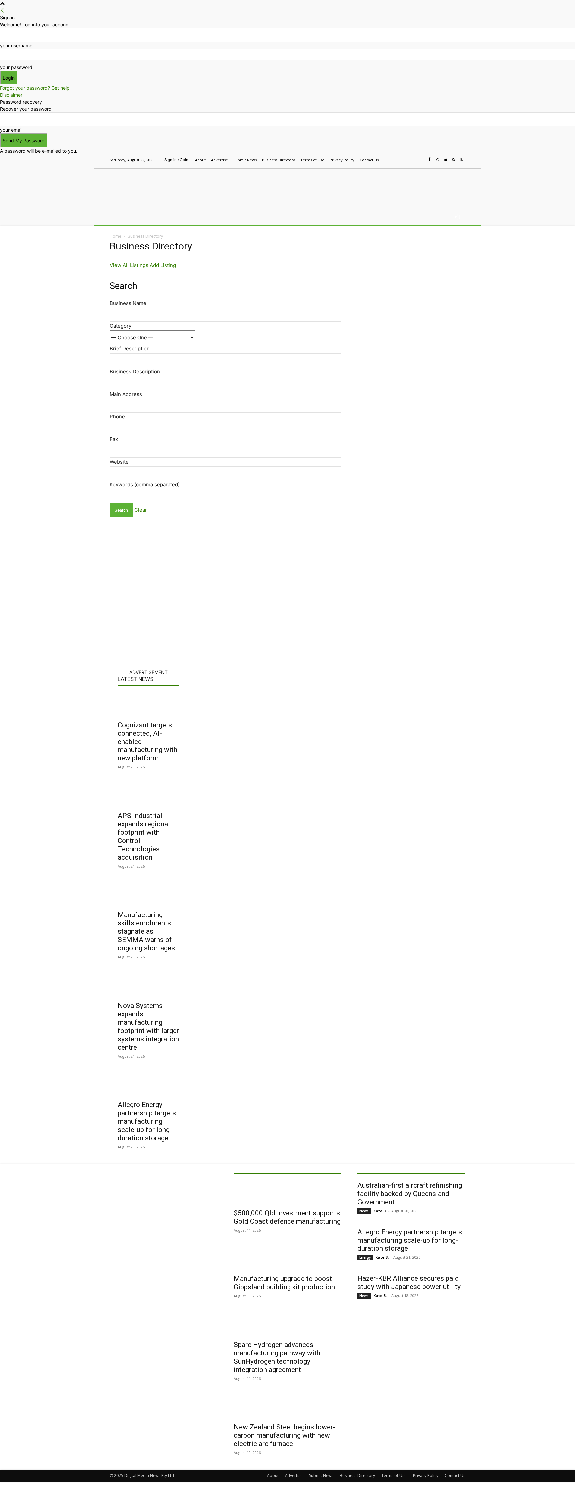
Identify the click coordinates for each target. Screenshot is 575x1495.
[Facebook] (429, 160)
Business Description (135, 371)
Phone (117, 417)
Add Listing (163, 265)
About (273, 1475)
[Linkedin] (445, 160)
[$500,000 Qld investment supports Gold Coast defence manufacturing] (287, 1193)
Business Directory (357, 1475)
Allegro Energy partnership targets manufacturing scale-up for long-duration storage (147, 1121)
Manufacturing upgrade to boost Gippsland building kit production (284, 1283)
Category (120, 326)
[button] (457, 217)
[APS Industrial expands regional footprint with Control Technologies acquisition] (148, 795)
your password (16, 67)
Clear (140, 510)
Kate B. (380, 1210)
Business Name (128, 303)
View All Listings (129, 265)
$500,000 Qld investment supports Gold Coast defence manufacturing (287, 1217)
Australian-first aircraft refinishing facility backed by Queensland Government (409, 1193)
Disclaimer (11, 95)
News (364, 1211)
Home (115, 236)
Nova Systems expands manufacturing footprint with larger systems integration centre (148, 1026)
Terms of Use (394, 1475)
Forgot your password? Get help (35, 88)
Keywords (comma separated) (145, 484)
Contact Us (455, 1475)
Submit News (321, 1475)
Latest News (135, 679)
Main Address (126, 394)
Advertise (294, 1475)
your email (11, 130)
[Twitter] (461, 160)
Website (119, 462)
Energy (365, 1257)
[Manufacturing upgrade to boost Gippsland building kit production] (287, 1258)
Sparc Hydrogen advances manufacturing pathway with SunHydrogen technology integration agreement (277, 1357)
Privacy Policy (425, 1475)
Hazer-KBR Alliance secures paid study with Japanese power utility (409, 1282)
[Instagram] (437, 160)
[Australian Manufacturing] (157, 187)
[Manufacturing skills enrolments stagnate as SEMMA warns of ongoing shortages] (148, 895)
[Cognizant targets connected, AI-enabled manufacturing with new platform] (148, 705)
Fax (114, 439)
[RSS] (453, 160)
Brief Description (130, 348)
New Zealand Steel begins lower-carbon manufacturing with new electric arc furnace (284, 1435)
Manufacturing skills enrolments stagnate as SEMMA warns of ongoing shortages (146, 931)
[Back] (2, 10)
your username (16, 45)
